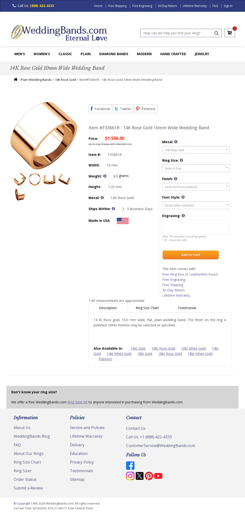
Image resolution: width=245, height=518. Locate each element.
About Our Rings (29, 453)
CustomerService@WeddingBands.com (160, 445)
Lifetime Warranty (195, 6)
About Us (22, 427)
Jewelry (202, 54)
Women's (41, 54)
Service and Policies (87, 427)
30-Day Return (167, 6)
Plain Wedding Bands (36, 79)
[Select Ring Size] (181, 160)
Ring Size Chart (148, 308)
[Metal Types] (102, 197)
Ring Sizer (23, 470)
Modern (144, 54)
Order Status (25, 479)
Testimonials (81, 470)
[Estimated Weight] (104, 176)
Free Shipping (117, 6)
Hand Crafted (173, 54)
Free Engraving (142, 6)
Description (108, 308)
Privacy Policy (82, 462)
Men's (19, 54)
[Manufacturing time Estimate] (113, 208)
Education (79, 453)
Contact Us (136, 428)
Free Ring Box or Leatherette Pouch (190, 274)
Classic (65, 54)
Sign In (228, 6)
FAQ (215, 6)
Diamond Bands (113, 54)
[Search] (216, 33)
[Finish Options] (175, 178)
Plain (86, 54)
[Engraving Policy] (183, 197)
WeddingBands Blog (32, 436)
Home (98, 6)
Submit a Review (28, 488)
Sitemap (77, 479)
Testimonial (187, 308)
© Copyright (22, 503)
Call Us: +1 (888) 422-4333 (149, 437)
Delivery (77, 444)
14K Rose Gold (65, 79)
